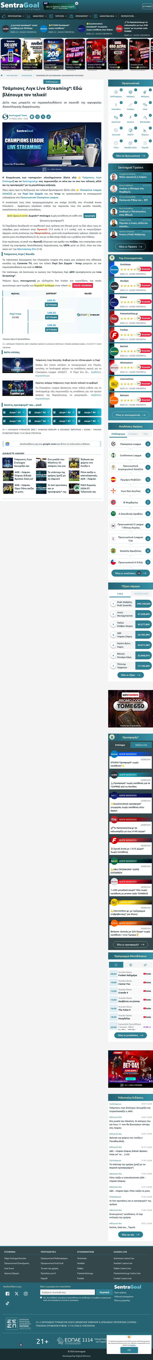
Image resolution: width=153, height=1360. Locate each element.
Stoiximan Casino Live (124, 1258)
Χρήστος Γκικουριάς (126, 231)
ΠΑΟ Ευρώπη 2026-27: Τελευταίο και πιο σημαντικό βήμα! (89, 488)
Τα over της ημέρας (49, 1268)
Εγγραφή (104, 1292)
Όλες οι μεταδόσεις (128, 1035)
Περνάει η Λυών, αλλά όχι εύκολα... (133, 224)
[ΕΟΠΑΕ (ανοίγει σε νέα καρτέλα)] (87, 1341)
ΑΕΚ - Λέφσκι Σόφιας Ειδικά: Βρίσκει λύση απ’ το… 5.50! (24, 475)
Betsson (124, 395)
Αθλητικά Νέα (115, 1117)
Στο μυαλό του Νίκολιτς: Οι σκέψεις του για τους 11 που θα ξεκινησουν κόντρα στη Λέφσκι (57, 463)
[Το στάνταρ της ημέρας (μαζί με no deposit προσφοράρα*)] (41, 476)
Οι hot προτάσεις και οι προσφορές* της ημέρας (57, 488)
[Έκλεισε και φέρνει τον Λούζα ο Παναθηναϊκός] (74, 463)
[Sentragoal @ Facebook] (7, 1294)
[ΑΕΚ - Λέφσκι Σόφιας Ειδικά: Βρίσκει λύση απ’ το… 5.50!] (8, 476)
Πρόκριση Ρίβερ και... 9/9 (133, 199)
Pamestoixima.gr (129, 313)
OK (129, 1349)
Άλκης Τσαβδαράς (126, 185)
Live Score (9, 1268)
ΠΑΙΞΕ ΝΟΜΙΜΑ (83, 285)
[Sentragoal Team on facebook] (32, 117)
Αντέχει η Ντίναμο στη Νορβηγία (131, 190)
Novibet (124, 280)
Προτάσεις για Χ (48, 1273)
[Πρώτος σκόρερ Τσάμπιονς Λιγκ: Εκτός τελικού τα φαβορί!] (17, 388)
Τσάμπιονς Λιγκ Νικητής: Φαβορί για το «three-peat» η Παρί (67, 359)
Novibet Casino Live (123, 1263)
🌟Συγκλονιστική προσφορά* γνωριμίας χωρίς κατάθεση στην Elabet (99, 26)
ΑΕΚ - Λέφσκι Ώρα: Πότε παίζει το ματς (24, 488)
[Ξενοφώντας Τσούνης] (113, 177)
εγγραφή (90, 215)
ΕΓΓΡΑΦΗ (147, 6)
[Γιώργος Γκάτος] (113, 223)
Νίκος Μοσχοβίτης (126, 208)
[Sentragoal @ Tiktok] (7, 1303)
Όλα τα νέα (128, 1234)
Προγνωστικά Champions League (39, 197)
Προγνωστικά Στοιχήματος (16, 1263)
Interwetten (126, 378)
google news (49, 443)
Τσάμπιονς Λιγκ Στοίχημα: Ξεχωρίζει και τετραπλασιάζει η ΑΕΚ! (23, 463)
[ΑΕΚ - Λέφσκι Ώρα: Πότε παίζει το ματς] (8, 488)
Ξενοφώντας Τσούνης (127, 174)
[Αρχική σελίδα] (2, 75)
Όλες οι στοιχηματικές (128, 414)
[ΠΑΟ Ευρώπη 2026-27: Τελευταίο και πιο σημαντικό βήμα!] (74, 488)
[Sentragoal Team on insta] (37, 117)
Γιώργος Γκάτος (125, 220)
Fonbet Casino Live (123, 1278)
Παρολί (44, 1278)
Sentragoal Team (18, 115)
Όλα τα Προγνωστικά (128, 155)
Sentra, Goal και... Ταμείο (122, 1227)
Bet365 (124, 346)
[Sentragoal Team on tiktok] (48, 117)
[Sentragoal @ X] (16, 1294)
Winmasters (126, 362)
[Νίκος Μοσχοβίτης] (113, 211)
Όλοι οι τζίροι (128, 674)
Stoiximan (125, 264)
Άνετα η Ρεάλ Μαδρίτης (132, 234)
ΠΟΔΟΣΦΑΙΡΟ (27, 75)
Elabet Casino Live (122, 1268)
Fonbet (124, 329)
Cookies (132, 1345)
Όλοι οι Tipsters (128, 246)
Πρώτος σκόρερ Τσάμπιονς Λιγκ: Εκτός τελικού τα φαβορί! (66, 382)
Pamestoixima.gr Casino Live (127, 1273)
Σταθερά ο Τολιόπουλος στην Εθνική (132, 213)
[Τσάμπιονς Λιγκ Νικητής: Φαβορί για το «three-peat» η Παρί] (17, 365)
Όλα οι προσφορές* (128, 944)
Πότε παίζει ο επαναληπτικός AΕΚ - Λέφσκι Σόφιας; (89, 475)
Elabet (123, 297)
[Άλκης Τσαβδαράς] (113, 188)
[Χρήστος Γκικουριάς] (113, 234)
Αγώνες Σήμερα (11, 1273)
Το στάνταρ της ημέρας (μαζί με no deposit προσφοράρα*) (57, 475)
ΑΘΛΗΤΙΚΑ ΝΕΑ (12, 75)
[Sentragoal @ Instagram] (26, 1294)
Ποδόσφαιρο (52, 81)
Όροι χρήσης (120, 1292)
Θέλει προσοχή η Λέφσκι (133, 176)
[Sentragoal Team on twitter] (43, 117)
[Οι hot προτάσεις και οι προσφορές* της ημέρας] (41, 488)
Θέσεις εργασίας (122, 1300)
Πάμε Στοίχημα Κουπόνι (15, 1258)
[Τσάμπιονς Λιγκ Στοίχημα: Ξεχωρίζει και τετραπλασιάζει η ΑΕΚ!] (7, 463)
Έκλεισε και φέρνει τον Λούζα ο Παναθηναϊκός (89, 463)
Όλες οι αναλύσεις (127, 573)
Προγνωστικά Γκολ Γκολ (52, 1263)
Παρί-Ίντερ (15, 313)
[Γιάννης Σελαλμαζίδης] (113, 200)
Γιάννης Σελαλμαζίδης (127, 197)
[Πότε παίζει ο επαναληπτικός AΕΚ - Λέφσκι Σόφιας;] (74, 476)
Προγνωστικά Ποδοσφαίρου (54, 1258)
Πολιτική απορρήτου (123, 1296)
